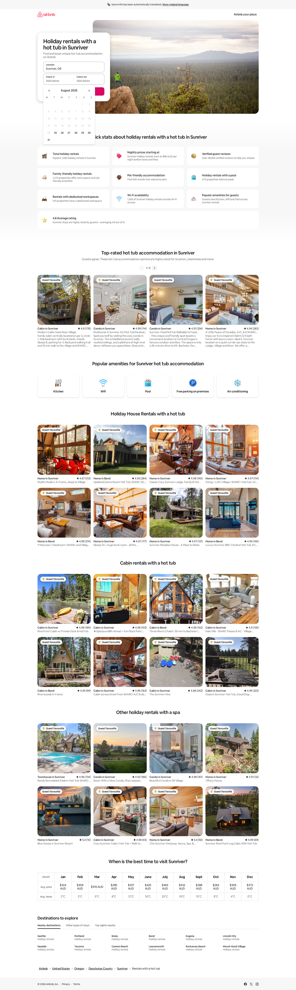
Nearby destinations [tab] (48, 925)
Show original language (175, 4)
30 (89, 132)
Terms (76, 984)
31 (49, 139)
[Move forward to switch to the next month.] (89, 91)
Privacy (66, 984)
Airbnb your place (245, 14)
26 (62, 132)
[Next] (154, 268)
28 (75, 132)
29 (82, 132)
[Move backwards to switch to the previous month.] (49, 91)
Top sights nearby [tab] (105, 925)
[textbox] (58, 81)
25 (55, 132)
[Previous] (141, 268)
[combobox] (74, 69)
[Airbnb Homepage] (46, 14)
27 (69, 132)
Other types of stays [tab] (78, 925)
